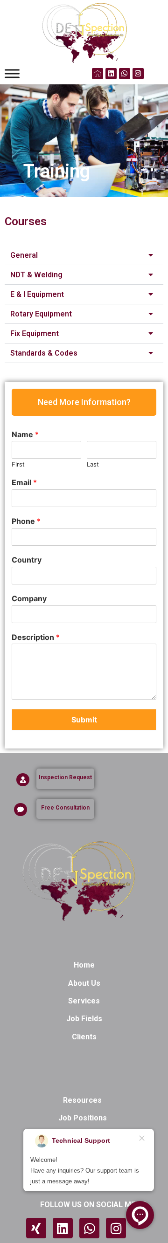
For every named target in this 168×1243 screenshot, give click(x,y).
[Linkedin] (111, 73)
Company (29, 598)
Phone (26, 521)
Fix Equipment (34, 333)
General (24, 255)
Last (93, 464)
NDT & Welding (36, 274)
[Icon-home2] (97, 73)
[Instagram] (138, 73)
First (18, 464)
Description (36, 637)
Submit (84, 719)
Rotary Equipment (41, 313)
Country (27, 559)
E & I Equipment (37, 294)
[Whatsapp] (124, 73)
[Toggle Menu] (12, 73)
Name (25, 434)
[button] (84, 255)
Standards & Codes (43, 353)
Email (24, 482)
